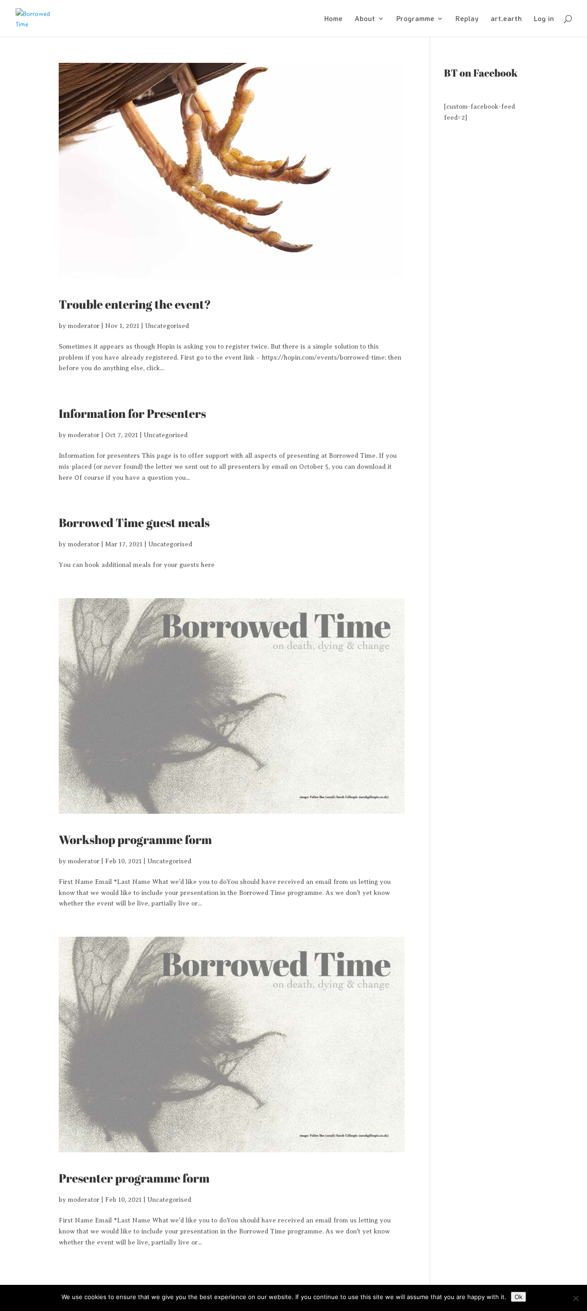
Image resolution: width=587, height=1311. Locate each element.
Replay (467, 19)
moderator (84, 325)
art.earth (506, 19)
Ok (518, 1296)
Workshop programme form (135, 839)
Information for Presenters (132, 413)
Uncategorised (167, 325)
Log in (544, 19)
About (364, 19)
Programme (415, 19)
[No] (575, 1298)
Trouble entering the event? (135, 304)
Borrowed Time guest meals (134, 522)
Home (333, 19)
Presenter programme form (134, 1178)
